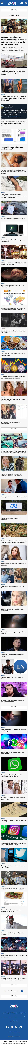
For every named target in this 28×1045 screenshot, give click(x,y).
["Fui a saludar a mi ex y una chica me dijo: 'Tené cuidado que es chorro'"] (14, 111)
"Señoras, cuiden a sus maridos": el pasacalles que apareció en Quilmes (13, 73)
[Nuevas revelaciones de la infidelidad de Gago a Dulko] (14, 787)
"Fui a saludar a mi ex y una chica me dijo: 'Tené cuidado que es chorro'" (13, 123)
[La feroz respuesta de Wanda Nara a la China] (14, 575)
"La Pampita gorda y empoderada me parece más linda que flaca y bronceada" (13, 98)
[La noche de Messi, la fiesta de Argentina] (14, 878)
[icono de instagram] (26, 3)
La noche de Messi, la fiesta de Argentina (13, 888)
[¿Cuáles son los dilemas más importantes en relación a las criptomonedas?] (14, 365)
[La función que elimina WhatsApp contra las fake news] (14, 229)
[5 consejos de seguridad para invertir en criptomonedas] (14, 343)
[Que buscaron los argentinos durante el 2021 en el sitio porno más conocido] (14, 297)
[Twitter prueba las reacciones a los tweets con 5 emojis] (14, 855)
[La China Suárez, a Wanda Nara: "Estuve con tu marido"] (14, 388)
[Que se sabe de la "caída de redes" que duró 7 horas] (14, 741)
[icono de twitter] (21, 3)
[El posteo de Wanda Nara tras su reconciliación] (14, 411)
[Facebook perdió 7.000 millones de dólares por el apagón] (14, 718)
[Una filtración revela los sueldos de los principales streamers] (14, 689)
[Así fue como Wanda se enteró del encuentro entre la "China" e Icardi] (14, 463)
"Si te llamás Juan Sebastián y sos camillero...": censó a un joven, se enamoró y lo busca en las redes (14, 196)
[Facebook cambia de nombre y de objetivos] (14, 507)
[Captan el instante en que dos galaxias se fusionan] (14, 621)
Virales (3, 94)
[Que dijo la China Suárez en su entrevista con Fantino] (14, 320)
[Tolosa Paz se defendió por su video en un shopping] (14, 552)
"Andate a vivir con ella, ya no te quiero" (13, 218)
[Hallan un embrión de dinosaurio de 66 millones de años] (14, 274)
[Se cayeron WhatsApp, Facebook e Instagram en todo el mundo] (14, 764)
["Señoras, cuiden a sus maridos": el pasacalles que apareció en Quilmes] (14, 60)
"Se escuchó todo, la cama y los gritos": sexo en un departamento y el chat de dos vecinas (13, 172)
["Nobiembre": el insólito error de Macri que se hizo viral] (14, 809)
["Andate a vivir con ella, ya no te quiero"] (14, 208)
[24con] (11, 3)
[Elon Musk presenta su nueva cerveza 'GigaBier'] (14, 644)
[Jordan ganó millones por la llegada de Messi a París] (14, 922)
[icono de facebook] (7, 1027)
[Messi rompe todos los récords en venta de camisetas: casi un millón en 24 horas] (14, 967)
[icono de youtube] (20, 1027)
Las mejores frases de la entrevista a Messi (13, 496)
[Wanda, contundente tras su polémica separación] (14, 598)
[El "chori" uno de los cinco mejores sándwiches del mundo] (14, 899)
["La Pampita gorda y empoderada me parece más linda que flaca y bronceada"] (14, 86)
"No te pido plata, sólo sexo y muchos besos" (12, 148)
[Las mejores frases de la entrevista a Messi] (14, 486)
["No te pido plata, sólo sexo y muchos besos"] (14, 136)
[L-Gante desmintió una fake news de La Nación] (14, 666)
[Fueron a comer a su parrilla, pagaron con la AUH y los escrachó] (14, 252)
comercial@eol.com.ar (14, 1012)
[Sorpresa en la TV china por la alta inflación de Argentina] (14, 944)
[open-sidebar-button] (2, 3)
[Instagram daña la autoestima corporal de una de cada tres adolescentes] (14, 832)
